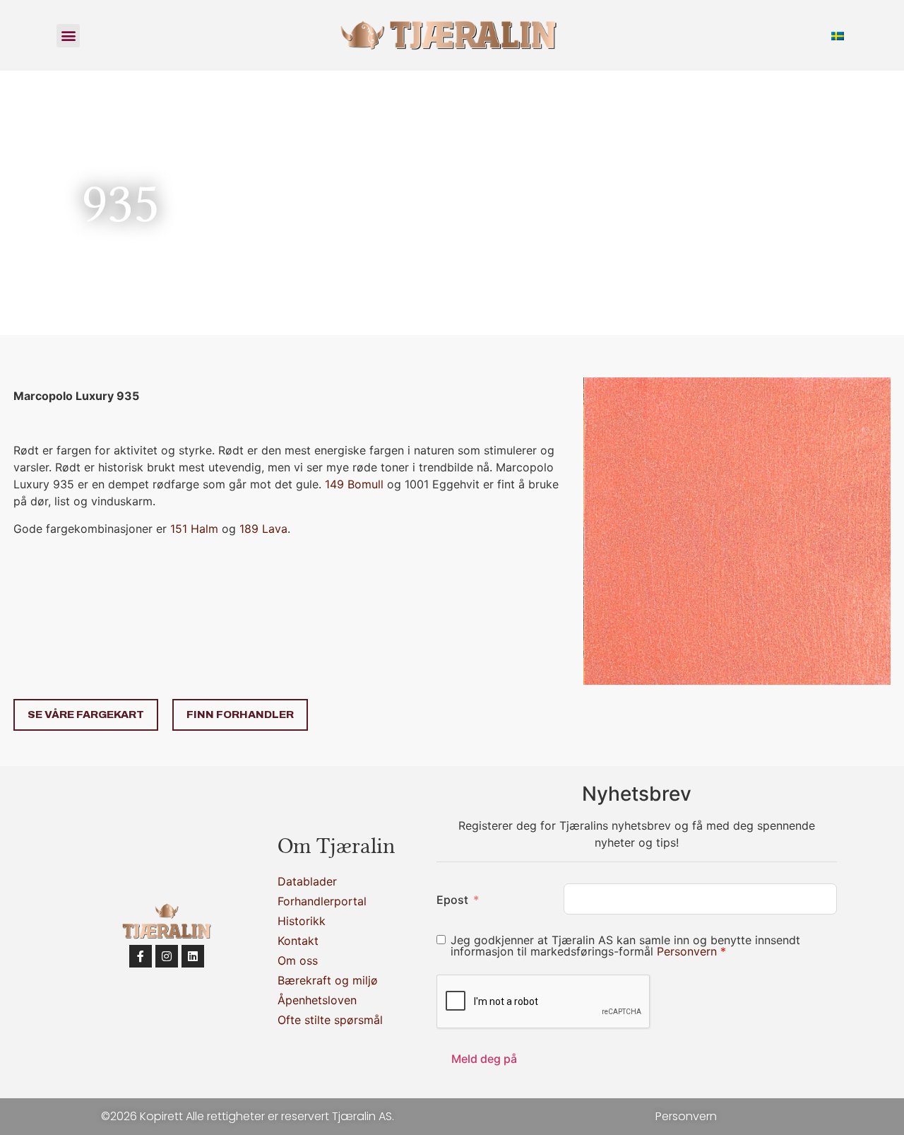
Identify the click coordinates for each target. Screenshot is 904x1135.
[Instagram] (166, 956)
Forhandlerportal (322, 901)
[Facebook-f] (140, 956)
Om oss (298, 960)
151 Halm (194, 529)
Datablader (307, 881)
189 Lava (263, 529)
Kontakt (298, 941)
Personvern (688, 951)
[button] (68, 35)
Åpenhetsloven (317, 1000)
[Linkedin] (193, 956)
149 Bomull (354, 484)
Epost (452, 900)
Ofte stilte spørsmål (330, 1020)
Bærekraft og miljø (328, 980)
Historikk (302, 921)
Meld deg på (484, 1059)
